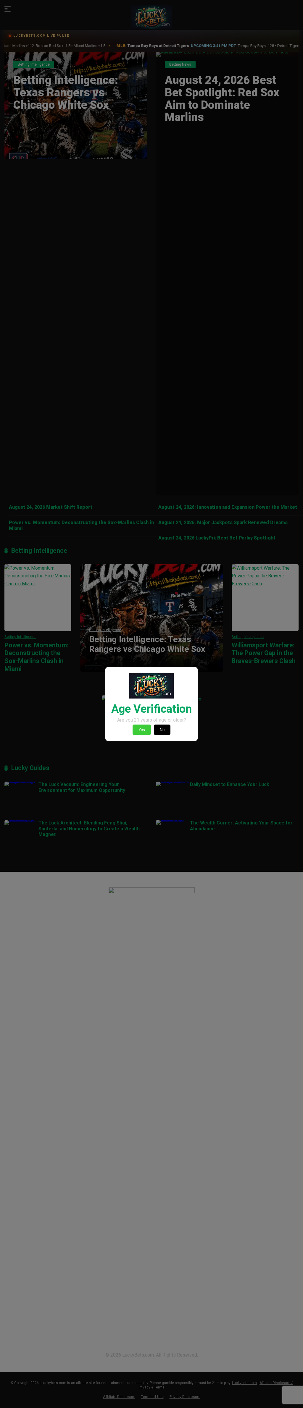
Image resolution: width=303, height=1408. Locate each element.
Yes (141, 730)
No (162, 730)
